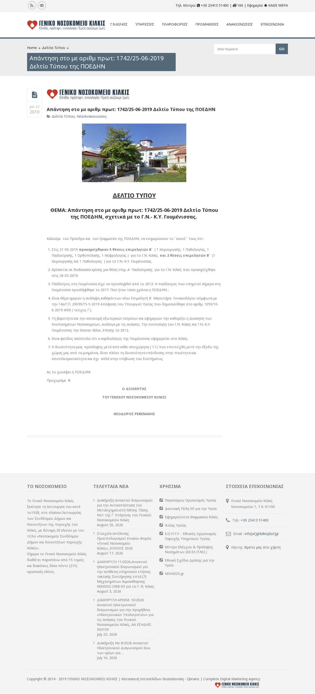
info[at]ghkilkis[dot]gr (262, 533)
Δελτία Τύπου (53, 47)
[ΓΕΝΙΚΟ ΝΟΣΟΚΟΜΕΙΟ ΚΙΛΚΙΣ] (66, 25)
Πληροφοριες (175, 24)
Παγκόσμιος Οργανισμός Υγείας (190, 500)
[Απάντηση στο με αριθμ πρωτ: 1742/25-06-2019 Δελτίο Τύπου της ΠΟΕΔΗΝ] (34, 95)
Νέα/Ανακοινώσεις (92, 116)
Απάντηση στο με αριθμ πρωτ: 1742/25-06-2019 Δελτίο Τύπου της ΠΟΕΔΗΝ (131, 109)
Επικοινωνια (272, 24)
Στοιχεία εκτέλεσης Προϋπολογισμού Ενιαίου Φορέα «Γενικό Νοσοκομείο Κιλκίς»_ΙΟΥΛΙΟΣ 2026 (124, 541)
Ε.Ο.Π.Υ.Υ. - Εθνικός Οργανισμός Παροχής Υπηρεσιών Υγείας (190, 536)
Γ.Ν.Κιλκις (118, 24)
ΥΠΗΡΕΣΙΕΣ (144, 24)
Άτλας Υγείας (175, 525)
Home (32, 47)
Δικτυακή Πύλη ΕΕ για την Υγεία (191, 508)
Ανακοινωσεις (239, 24)
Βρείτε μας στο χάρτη (262, 547)
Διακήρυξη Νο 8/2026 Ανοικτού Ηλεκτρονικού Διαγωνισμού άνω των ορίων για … (123, 648)
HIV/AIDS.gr (174, 573)
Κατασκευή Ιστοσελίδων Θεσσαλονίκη (153, 679)
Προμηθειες (207, 24)
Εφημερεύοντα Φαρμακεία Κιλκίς (191, 517)
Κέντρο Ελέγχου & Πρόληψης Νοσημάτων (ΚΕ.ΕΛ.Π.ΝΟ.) (189, 549)
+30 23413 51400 (254, 520)
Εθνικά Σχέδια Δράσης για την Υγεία (190, 563)
